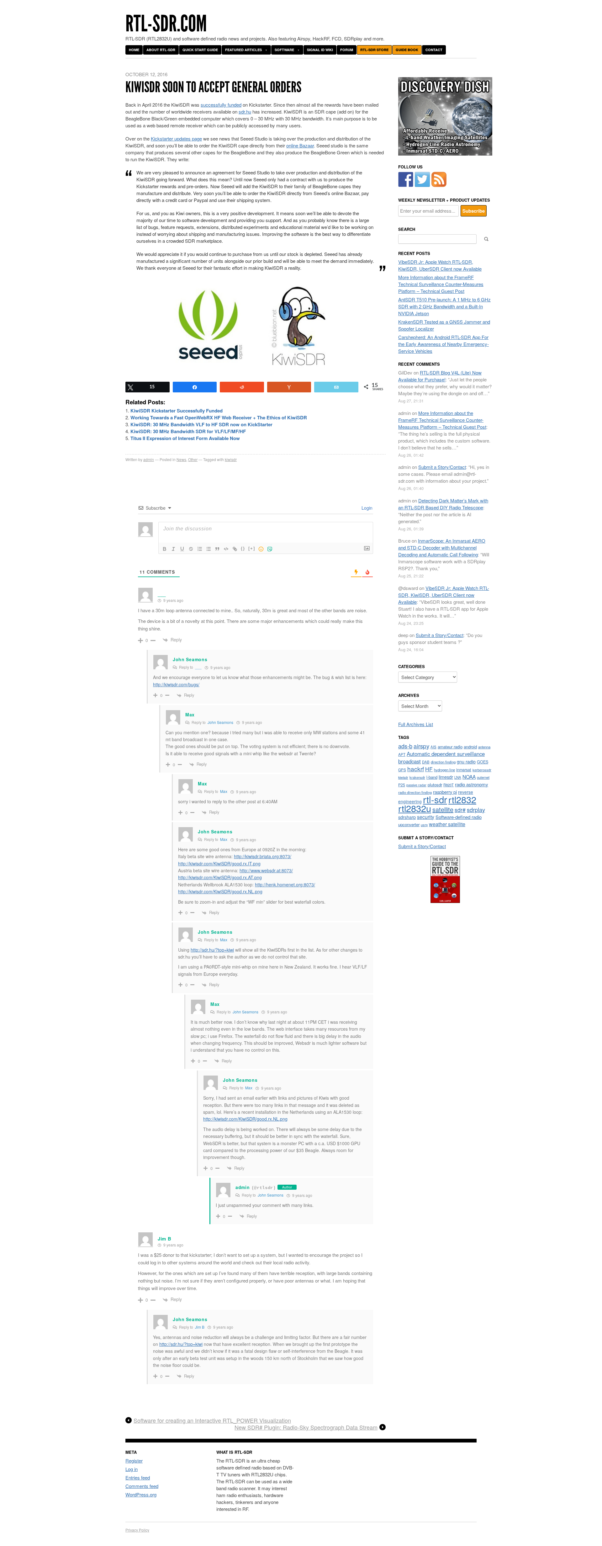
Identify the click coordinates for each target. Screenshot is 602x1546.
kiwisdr (231, 459)
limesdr (446, 776)
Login (366, 508)
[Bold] (164, 549)
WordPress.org (140, 1494)
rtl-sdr (435, 799)
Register (134, 1460)
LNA (457, 777)
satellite (442, 809)
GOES (482, 762)
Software (284, 49)
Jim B (199, 1327)
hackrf (415, 768)
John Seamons (190, 659)
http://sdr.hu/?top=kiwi (212, 950)
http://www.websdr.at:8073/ (266, 870)
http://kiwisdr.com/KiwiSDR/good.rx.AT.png (220, 877)
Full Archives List (415, 724)
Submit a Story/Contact (442, 467)
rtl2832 (462, 799)
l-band (431, 777)
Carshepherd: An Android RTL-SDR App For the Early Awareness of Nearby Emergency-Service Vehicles (443, 344)
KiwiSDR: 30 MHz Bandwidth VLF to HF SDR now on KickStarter (201, 424)
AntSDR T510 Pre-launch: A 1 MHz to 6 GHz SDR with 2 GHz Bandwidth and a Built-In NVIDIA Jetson (444, 306)
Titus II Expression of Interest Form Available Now (185, 438)
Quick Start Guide (200, 49)
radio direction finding (415, 792)
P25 (401, 784)
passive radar (416, 785)
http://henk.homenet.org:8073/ (285, 884)
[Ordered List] (199, 549)
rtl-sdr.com (166, 23)
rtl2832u (414, 808)
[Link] (234, 549)
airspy (421, 745)
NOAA (469, 776)
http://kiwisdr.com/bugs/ (176, 684)
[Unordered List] (208, 549)
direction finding (443, 761)
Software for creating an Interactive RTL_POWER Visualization (212, 1420)
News (181, 459)
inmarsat (463, 770)
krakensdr (417, 777)
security (425, 817)
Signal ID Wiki (320, 49)
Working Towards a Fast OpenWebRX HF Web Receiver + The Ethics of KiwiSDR (218, 417)
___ (198, 667)
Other (193, 459)
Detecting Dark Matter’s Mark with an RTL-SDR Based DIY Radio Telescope (443, 504)
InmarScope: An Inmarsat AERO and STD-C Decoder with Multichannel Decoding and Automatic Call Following (441, 547)
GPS (402, 769)
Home (134, 49)
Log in (131, 1469)
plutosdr (435, 785)
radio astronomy (471, 784)
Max (223, 791)
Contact (433, 49)
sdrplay (476, 809)
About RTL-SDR (160, 49)
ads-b (405, 746)
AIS (433, 746)
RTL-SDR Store (374, 49)
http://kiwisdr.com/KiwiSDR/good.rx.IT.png (219, 863)
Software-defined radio (459, 817)
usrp (424, 824)
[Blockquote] (217, 549)
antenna (484, 746)
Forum (346, 49)
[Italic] (173, 549)
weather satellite (447, 824)
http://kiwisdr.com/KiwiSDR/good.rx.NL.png (220, 891)
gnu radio (466, 761)
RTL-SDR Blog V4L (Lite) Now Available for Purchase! (440, 376)
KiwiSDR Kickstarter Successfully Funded (176, 410)
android (470, 747)
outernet (483, 777)
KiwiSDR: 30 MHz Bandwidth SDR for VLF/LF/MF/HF (188, 431)
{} (243, 548)
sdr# (460, 810)
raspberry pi (445, 792)
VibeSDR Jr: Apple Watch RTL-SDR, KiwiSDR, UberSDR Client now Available (440, 265)
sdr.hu (245, 111)
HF (429, 769)
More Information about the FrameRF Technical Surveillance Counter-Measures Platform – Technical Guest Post (440, 284)
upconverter (409, 824)
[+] (251, 548)
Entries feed (137, 1477)
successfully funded (221, 104)
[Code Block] (226, 549)
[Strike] (191, 549)
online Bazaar (300, 145)
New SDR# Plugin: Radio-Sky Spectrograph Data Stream (306, 1427)
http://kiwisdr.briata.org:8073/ (262, 856)
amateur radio (450, 747)
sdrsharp (407, 817)
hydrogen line (444, 769)
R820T (448, 784)
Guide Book (407, 49)
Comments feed (141, 1486)
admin (148, 459)
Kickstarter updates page (176, 138)
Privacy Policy (137, 1530)
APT (401, 754)
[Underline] (182, 549)
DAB (426, 761)
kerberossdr (482, 769)
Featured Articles (243, 49)
